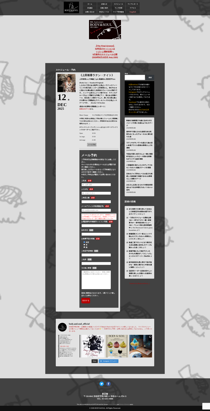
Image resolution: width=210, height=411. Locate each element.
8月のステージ (84, 109)
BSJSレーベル (104, 12)
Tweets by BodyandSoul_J (139, 283)
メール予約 (92, 144)
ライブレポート (133, 4)
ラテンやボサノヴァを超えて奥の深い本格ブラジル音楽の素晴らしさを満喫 (139, 145)
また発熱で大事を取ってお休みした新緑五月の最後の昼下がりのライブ (140, 211)
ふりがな (84, 189)
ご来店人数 (85, 198)
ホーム (90, 4)
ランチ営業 (118, 8)
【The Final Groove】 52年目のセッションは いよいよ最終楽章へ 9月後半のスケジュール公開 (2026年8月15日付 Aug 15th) (105, 51)
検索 (126, 73)
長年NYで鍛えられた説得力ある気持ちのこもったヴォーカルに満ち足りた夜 (139, 134)
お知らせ (104, 4)
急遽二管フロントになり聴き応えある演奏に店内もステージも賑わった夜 (140, 245)
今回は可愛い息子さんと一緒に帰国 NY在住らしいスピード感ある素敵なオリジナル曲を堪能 (139, 156)
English (133, 12)
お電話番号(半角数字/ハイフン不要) (94, 221)
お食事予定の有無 (87, 239)
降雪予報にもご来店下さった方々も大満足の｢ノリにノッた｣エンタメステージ (140, 253)
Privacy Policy (112, 404)
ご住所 (83, 259)
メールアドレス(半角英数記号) (92, 206)
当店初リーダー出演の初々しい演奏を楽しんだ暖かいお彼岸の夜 (140, 273)
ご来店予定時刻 (87, 251)
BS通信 (89, 8)
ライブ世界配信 (118, 12)
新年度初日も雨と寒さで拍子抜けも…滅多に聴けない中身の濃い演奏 (140, 264)
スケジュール (118, 4)
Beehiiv (147, 256)
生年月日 (84, 230)
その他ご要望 (86, 268)
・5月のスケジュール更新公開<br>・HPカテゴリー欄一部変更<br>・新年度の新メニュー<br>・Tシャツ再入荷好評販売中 (140, 222)
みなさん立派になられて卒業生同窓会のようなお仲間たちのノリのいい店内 (139, 187)
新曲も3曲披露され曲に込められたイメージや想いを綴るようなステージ (139, 123)
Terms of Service (124, 404)
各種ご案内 (104, 8)
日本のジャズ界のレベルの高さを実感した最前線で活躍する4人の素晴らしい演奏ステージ (139, 176)
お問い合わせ (89, 12)
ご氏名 (83, 181)
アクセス (133, 8)
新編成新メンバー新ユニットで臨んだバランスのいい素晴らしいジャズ (140, 236)
